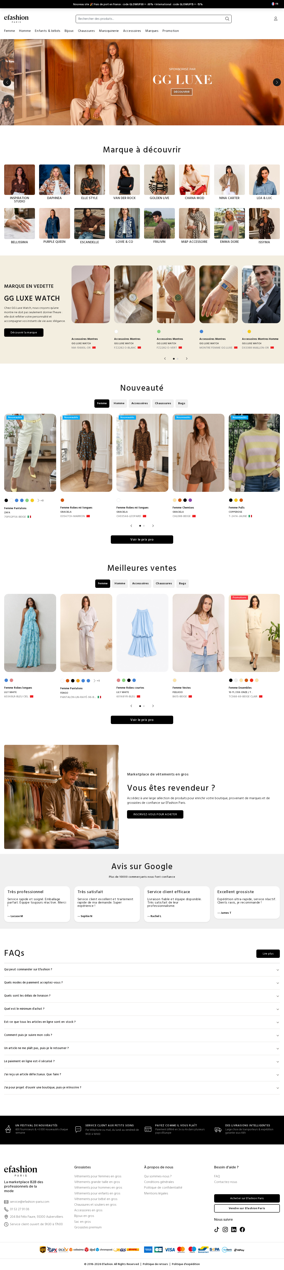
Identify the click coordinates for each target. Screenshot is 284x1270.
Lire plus (268, 953)
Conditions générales (159, 1182)
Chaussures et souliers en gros (95, 1205)
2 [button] (177, 359)
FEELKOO (178, 692)
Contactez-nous (225, 1182)
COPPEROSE (235, 512)
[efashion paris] (16, 19)
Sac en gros (82, 1222)
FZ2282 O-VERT (167, 348)
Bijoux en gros (84, 1216)
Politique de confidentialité (163, 1188)
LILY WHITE (10, 692)
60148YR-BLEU (125, 696)
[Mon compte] (276, 19)
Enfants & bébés (48, 31)
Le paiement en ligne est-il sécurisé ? (29, 1061)
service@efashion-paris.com (29, 1202)
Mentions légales (156, 1194)
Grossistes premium (88, 1228)
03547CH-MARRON (72, 516)
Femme (9, 31)
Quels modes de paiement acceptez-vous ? (33, 982)
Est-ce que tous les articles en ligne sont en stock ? (40, 1022)
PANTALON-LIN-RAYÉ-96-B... (78, 697)
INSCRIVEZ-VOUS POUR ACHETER (155, 814)
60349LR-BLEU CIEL (16, 696)
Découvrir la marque (24, 332)
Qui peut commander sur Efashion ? (28, 969)
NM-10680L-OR (81, 348)
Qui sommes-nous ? (158, 1177)
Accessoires (132, 31)
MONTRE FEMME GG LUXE (215, 348)
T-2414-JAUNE (238, 516)
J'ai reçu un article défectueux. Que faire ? (32, 1074)
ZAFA (7, 513)
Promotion (171, 31)
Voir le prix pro (142, 539)
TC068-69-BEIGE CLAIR (243, 696)
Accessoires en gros (88, 1211)
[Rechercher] (227, 19)
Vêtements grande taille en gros (97, 1182)
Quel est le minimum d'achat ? (24, 1009)
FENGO (64, 693)
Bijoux (69, 31)
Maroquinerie (109, 31)
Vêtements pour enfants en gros (97, 1194)
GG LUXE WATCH (81, 343)
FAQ (217, 1177)
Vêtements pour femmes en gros (97, 1177)
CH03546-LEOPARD (128, 516)
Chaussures (86, 31)
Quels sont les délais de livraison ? (27, 995)
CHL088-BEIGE (182, 516)
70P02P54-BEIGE (15, 517)
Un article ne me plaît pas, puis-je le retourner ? (36, 1048)
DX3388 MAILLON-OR (255, 348)
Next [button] (277, 82)
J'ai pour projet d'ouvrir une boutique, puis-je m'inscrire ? (42, 1087)
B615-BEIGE (180, 696)
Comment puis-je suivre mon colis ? (28, 1035)
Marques (151, 31)
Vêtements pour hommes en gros (98, 1188)
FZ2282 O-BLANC (125, 348)
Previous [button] (7, 82)
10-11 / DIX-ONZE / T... (241, 692)
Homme (25, 31)
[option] (142, 82)
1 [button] (174, 359)
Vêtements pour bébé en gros (95, 1199)
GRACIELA (66, 512)
